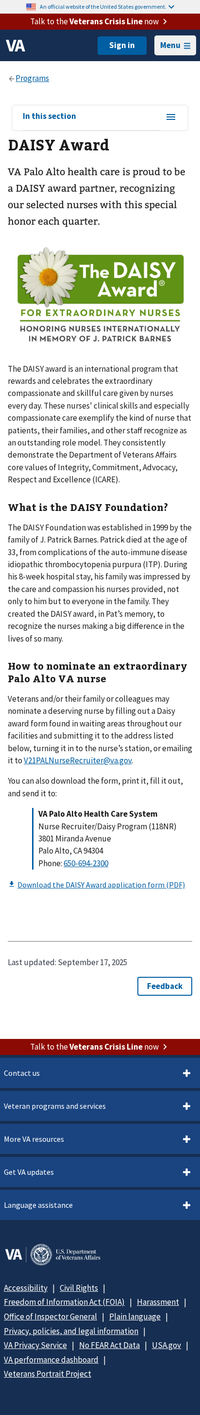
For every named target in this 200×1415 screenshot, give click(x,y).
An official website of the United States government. (103, 6)
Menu (170, 45)
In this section (49, 116)
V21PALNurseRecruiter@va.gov (78, 760)
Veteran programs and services (55, 1106)
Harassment (158, 1302)
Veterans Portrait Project (47, 1373)
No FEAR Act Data (109, 1345)
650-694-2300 (86, 863)
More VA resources (34, 1139)
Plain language (135, 1316)
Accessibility (26, 1288)
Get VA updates (29, 1172)
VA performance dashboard (51, 1359)
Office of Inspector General (50, 1316)
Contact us (22, 1073)
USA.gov (166, 1345)
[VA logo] (15, 45)
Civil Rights (79, 1288)
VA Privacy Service (35, 1345)
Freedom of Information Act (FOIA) (64, 1302)
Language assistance (38, 1205)
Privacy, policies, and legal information (71, 1331)
